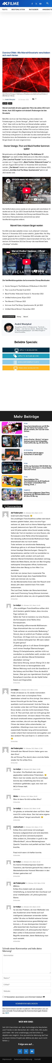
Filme (10, 103)
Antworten (14, 599)
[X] (36, 3)
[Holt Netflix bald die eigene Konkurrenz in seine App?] (12, 454)
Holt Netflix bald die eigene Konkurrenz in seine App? (33, 453)
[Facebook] (32, 3)
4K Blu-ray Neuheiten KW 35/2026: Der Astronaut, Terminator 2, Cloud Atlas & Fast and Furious (38, 467)
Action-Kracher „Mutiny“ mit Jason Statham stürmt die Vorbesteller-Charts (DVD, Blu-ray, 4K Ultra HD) (36, 441)
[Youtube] (40, 3)
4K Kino (5, 103)
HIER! (7, 1013)
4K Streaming (28, 450)
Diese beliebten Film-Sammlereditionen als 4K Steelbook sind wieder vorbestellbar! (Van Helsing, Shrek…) (36, 482)
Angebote (27, 490)
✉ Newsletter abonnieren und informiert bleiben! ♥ (24, 997)
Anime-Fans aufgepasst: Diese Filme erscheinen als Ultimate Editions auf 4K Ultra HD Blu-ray (36, 494)
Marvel (25, 317)
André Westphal (10, 99)
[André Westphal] (9, 328)
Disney (19, 317)
